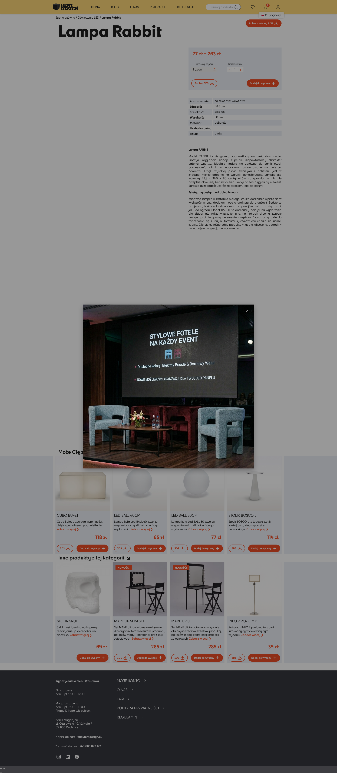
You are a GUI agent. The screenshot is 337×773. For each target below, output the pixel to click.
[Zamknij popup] (247, 310)
